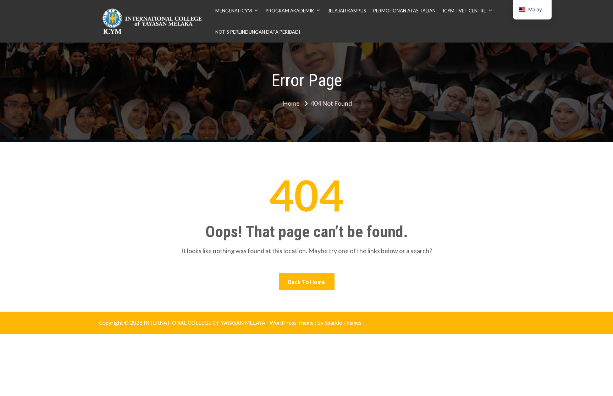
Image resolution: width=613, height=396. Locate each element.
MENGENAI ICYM (233, 10)
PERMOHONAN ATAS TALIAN (404, 10)
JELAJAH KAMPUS (347, 10)
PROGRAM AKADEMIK (290, 10)
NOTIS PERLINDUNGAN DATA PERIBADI (257, 32)
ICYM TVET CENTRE (464, 10)
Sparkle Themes (343, 322)
